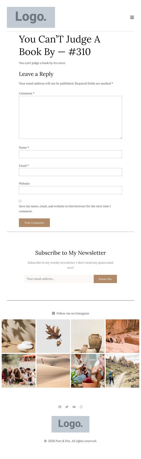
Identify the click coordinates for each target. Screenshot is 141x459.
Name (24, 147)
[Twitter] (67, 407)
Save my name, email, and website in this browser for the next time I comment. (65, 208)
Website (24, 183)
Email (24, 166)
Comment (27, 93)
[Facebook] (60, 407)
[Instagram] (81, 407)
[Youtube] (74, 407)
